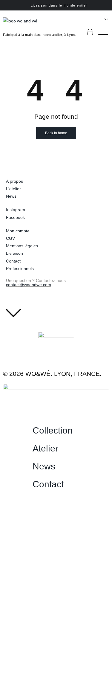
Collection (53, 430)
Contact (48, 484)
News (44, 466)
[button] (70, 431)
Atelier (45, 448)
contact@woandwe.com (28, 284)
